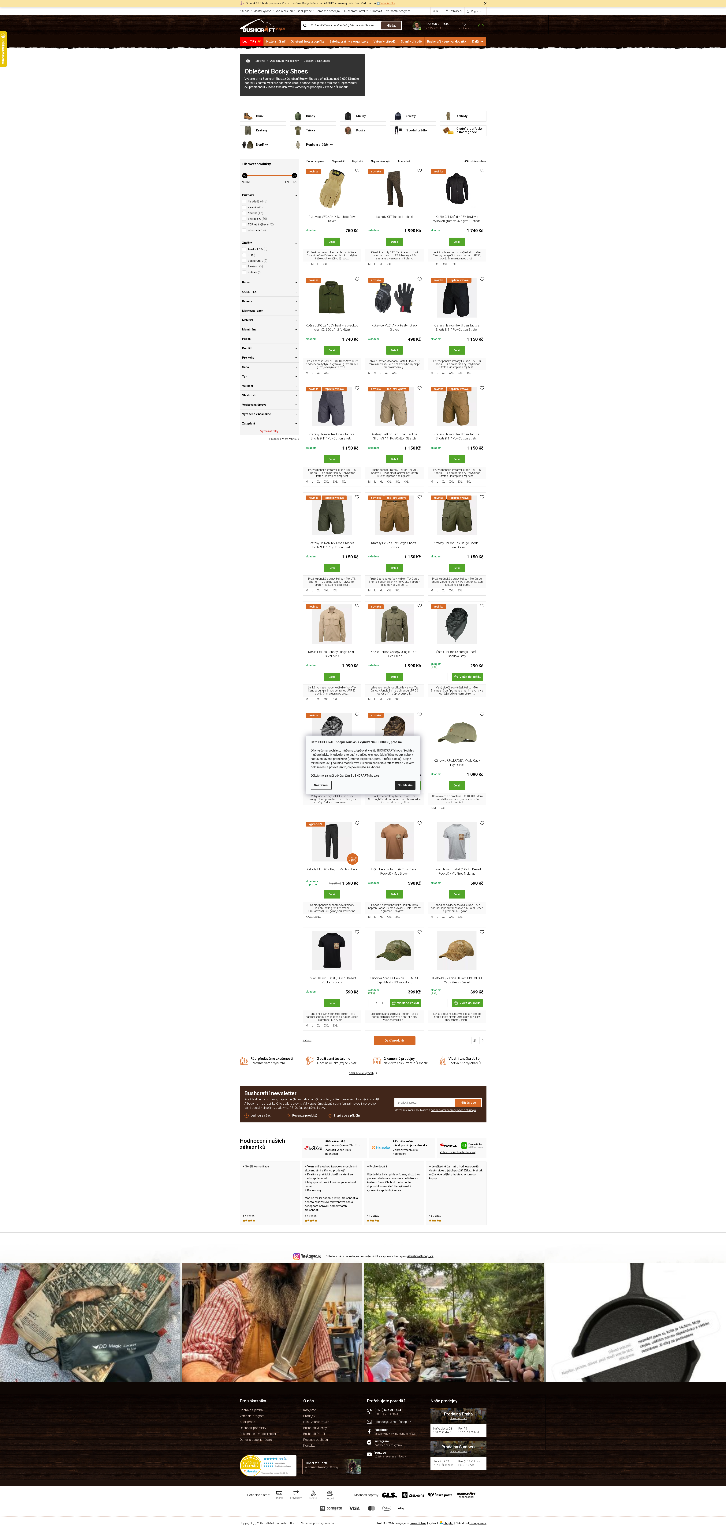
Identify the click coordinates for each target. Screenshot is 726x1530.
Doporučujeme (315, 161)
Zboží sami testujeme (333, 1059)
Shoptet (448, 1523)
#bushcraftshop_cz (420, 1256)
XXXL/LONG (313, 916)
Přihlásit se (468, 1102)
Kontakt (377, 11)
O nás (245, 11)
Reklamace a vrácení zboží (258, 1434)
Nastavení (321, 785)
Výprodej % (257, 218)
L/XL (442, 808)
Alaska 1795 (257, 249)
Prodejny (309, 1416)
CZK (436, 11)
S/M (433, 808)
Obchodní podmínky (253, 1428)
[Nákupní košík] (478, 25)
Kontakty (309, 1445)
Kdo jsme (309, 1410)
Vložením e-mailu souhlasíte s (435, 1110)
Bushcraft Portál (354, 11)
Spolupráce (304, 11)
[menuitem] (252, 41)
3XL (454, 264)
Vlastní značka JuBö (464, 1059)
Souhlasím (405, 785)
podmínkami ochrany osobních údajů (453, 1110)
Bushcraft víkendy (315, 1428)
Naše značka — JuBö (317, 1422)
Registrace (477, 11)
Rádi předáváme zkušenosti (272, 1059)
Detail (332, 241)
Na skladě (257, 201)
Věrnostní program (398, 11)
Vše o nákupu (284, 11)
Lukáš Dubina (418, 1523)
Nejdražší (357, 161)
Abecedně (404, 161)
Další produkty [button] (394, 1040)
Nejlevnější (338, 161)
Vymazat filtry (269, 431)
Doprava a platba (251, 1410)
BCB (252, 255)
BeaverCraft (257, 260)
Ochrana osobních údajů (256, 1439)
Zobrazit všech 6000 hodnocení (338, 1152)
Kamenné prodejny (328, 11)
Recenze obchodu (315, 1439)
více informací (458, 1418)
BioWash (255, 266)
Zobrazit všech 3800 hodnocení (406, 1152)
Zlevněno (256, 207)
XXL (325, 264)
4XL (468, 373)
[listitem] (482, 1040)
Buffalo (254, 272)
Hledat (391, 25)
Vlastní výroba (262, 11)
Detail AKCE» (387, 3)
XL (381, 264)
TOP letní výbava (260, 224)
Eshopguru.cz (478, 1523)
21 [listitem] (474, 1040)
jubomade (256, 230)
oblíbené (464, 28)
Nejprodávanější (380, 161)
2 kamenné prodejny (399, 1059)
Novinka (255, 213)
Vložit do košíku (470, 677)
